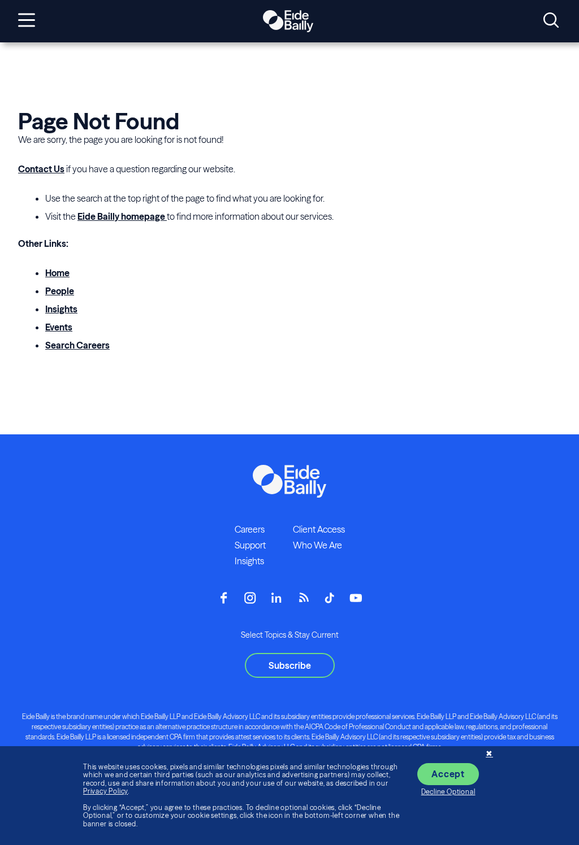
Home (57, 272)
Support (250, 545)
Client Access (319, 529)
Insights (61, 309)
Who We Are (317, 545)
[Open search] (551, 21)
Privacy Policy (105, 791)
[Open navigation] (26, 21)
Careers (250, 529)
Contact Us (41, 169)
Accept (448, 773)
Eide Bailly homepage (122, 216)
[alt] (288, 21)
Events (58, 327)
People (59, 291)
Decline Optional (448, 791)
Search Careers (77, 345)
